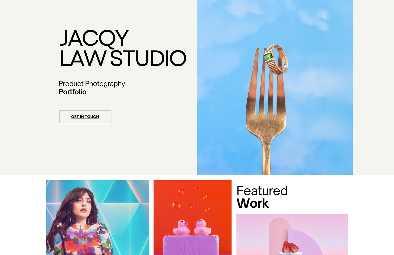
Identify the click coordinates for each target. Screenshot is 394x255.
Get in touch (85, 117)
